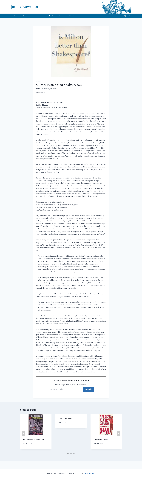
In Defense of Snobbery (33, 439)
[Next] (118, 433)
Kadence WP (90, 473)
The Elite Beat (64, 418)
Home (16, 16)
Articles (51, 16)
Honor (61, 16)
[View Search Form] (125, 16)
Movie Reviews (28, 16)
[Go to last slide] (23, 433)
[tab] (67, 453)
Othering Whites (101, 439)
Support (71, 16)
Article (38, 81)
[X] (129, 16)
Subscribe (88, 389)
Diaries (41, 16)
